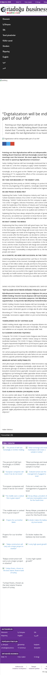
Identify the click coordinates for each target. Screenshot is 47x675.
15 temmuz (22, 648)
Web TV (18, 2)
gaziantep (21, 644)
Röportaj (4, 636)
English (20, 636)
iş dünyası (4, 644)
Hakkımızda (19, 667)
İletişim (33, 667)
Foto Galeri (28, 2)
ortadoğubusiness (7, 648)
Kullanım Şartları (34, 668)
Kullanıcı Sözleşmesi (19, 668)
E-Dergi (37, 2)
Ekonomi (4, 632)
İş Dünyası (21, 632)
